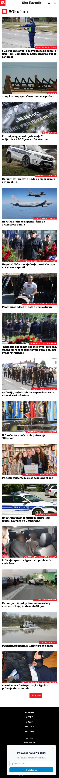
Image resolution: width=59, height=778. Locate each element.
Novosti (29, 712)
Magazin (29, 727)
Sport (29, 717)
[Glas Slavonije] (2, 5)
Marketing (29, 738)
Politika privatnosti (29, 742)
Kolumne (29, 731)
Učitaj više (36, 695)
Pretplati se (31, 770)
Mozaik (29, 722)
